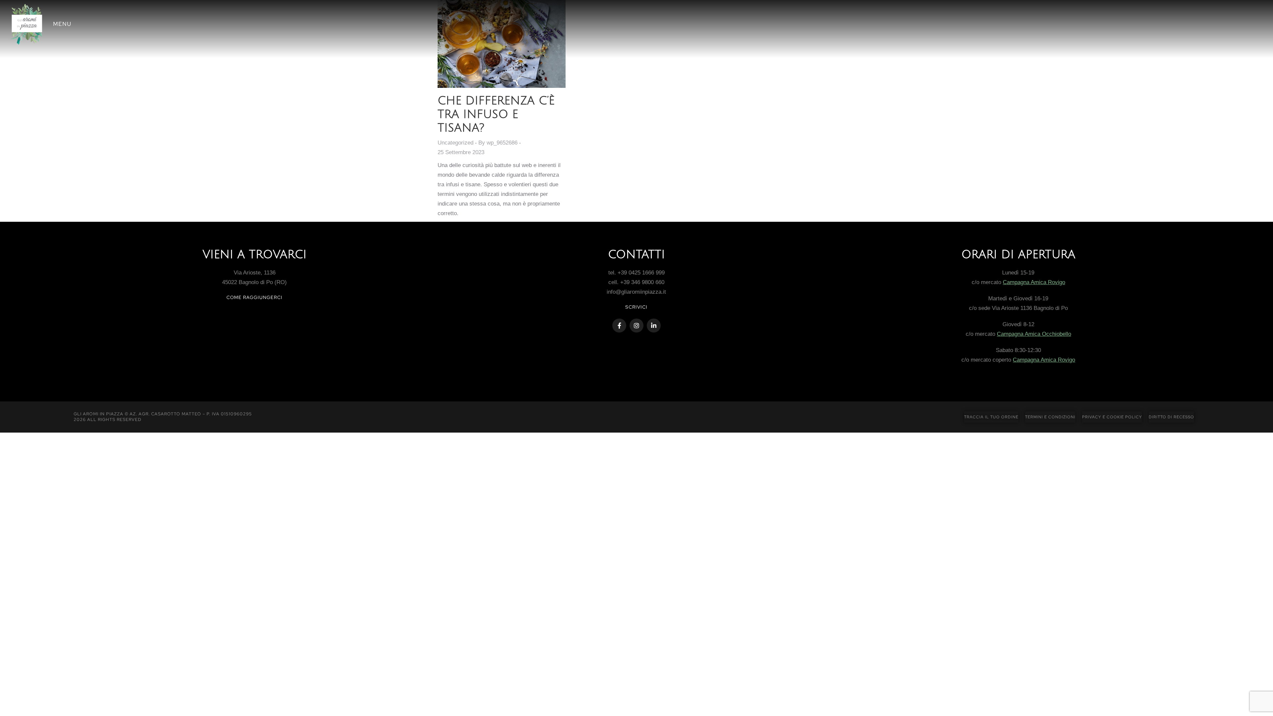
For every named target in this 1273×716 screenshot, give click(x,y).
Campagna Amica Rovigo (1034, 282)
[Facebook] (619, 325)
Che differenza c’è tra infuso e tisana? (496, 114)
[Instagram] (636, 325)
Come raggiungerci (254, 297)
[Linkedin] (654, 325)
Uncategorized (455, 143)
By (497, 143)
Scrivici (636, 307)
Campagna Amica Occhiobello (1034, 334)
